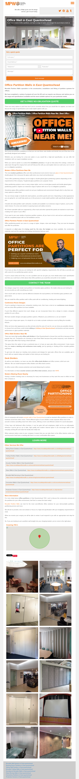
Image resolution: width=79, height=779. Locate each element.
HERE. (57, 370)
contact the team (39, 283)
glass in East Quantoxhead (63, 173)
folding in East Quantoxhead (45, 328)
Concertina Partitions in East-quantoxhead (19, 775)
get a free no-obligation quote (39, 101)
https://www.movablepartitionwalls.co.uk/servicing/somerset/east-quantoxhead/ (30, 477)
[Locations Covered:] (5, 3)
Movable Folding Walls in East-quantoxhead (19, 769)
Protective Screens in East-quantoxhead (18, 777)
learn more (39, 440)
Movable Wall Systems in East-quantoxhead (19, 763)
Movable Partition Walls (12, 504)
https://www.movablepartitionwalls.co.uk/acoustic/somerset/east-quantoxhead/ (30, 465)
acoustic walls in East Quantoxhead (34, 417)
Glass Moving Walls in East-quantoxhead (18, 773)
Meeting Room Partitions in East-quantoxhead (20, 765)
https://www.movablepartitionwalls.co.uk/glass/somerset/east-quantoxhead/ (50, 470)
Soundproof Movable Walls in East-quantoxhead (20, 771)
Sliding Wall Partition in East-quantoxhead (18, 767)
